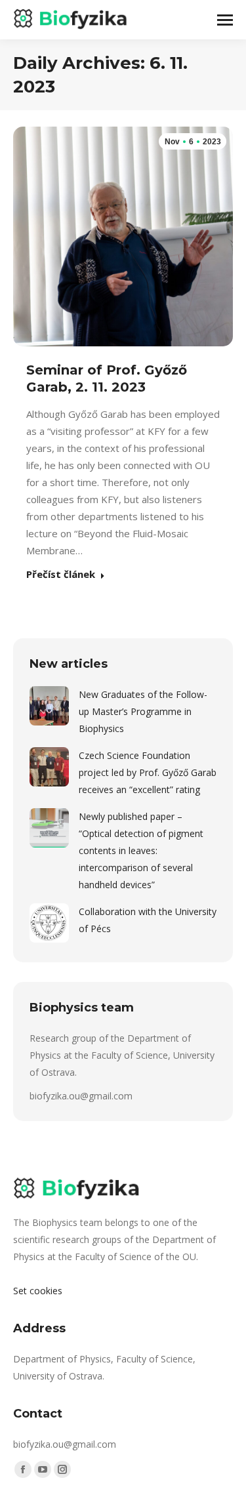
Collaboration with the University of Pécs (147, 920)
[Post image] (49, 705)
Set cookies (37, 1290)
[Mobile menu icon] (225, 20)
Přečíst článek (60, 575)
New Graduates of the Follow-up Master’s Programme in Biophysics (143, 711)
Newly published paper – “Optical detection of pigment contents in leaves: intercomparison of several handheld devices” (141, 850)
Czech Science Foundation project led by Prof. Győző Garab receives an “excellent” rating (147, 772)
